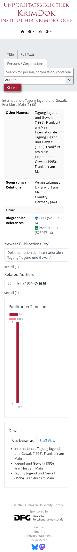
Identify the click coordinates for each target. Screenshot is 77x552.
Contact (39, 527)
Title (10, 54)
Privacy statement (39, 536)
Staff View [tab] (47, 440)
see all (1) (11, 267)
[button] (31, 31)
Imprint (39, 531)
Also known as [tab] (23, 440)
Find (13, 88)
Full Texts (28, 54)
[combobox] (38, 72)
